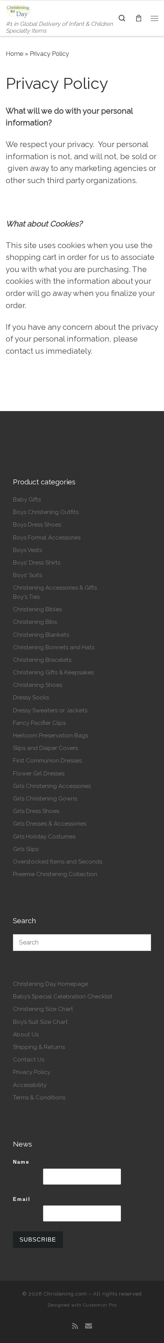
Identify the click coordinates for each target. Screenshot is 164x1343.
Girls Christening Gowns (45, 798)
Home (14, 53)
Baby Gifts (27, 499)
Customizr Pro (100, 1305)
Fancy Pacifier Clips (39, 723)
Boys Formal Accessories (46, 537)
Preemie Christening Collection (55, 874)
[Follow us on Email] (88, 1326)
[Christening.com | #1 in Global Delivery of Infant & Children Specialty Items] (18, 10)
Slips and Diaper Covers (45, 748)
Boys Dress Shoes (37, 524)
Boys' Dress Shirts (36, 562)
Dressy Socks (31, 697)
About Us (26, 1034)
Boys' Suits (27, 575)
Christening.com (65, 1294)
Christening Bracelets (42, 659)
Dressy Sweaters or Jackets (50, 710)
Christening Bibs (35, 622)
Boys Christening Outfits (46, 512)
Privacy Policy (31, 1072)
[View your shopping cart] (138, 18)
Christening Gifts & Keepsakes (53, 672)
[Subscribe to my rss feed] (75, 1326)
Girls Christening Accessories (52, 786)
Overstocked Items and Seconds (57, 861)
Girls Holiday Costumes (44, 836)
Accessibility (30, 1085)
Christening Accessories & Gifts (55, 587)
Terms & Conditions (39, 1097)
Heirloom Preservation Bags (50, 735)
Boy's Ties (26, 596)
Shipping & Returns (39, 1047)
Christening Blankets (41, 634)
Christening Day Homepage (50, 984)
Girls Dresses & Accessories (49, 823)
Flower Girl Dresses (38, 773)
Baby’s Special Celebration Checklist (63, 996)
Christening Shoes (37, 685)
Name (21, 1162)
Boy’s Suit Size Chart (40, 1022)
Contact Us (28, 1059)
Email (22, 1199)
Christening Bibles (37, 609)
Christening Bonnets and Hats (53, 647)
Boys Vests (27, 550)
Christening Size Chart (43, 1009)
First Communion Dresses (47, 760)
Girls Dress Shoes (36, 811)
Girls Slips (26, 849)
